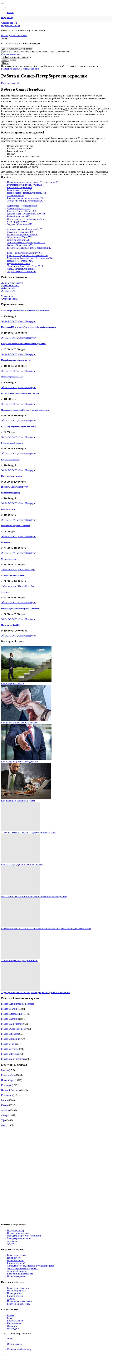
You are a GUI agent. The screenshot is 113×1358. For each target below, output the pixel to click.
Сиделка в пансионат (10, 459)
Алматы (5, 1110)
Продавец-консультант (18, 1233)
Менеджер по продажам (19, 1238)
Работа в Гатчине (10, 1009)
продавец (27, 66)
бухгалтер (38, 66)
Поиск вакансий (15, 1260)
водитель (17, 66)
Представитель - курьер (11, 476)
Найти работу (14, 1258)
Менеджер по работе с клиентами (24, 1235)
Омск (4, 1125)
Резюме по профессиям (18, 1304)
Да (3, 49)
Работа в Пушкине (10, 1039)
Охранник (5, 542)
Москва (5, 1070)
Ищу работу (7, 17)
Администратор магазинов (12, 575)
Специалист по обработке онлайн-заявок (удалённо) (23, 343)
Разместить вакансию (18, 1288)
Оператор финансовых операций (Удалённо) (20, 608)
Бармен (10, 1315)
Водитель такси (15, 1320)
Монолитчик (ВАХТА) (10, 625)
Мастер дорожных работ (12, 377)
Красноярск (7, 1095)
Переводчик (13, 1328)
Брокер (10, 1318)
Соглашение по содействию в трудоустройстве (30, 1265)
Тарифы (11, 1298)
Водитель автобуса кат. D (12, 443)
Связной (59, 66)
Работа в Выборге (10, 1034)
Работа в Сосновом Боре (13, 1029)
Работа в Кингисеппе (12, 1024)
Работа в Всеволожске (12, 1014)
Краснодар (6, 1085)
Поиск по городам (16, 1276)
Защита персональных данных (22, 1268)
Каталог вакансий (10, 83)
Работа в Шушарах (10, 1054)
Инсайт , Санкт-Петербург (14, 487)
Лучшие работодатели (12, 283)
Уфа (3, 1120)
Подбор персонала (10, 25)
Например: (54, 66)
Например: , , (22, 66)
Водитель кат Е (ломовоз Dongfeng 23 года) (20, 393)
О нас (10, 1338)
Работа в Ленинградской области (17, 1004)
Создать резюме (9, 23)
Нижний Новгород (10, 1090)
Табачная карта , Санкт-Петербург (18, 569)
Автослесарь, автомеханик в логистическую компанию (25, 310)
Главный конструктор (10, 492)
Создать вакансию (10, 54)
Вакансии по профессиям (20, 1273)
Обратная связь (14, 1344)
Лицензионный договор (19, 1349)
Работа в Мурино (10, 1049)
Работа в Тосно (8, 1044)
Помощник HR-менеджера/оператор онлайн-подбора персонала (28, 327)
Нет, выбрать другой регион (19, 49)
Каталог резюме (15, 1296)
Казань (4, 1105)
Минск (4, 1100)
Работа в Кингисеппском (13, 1059)
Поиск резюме (14, 1293)
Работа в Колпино (10, 1019)
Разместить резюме (10, 68)
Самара (5, 1115)
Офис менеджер (8, 509)
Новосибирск (8, 1080)
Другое (10, 1243)
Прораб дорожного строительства (16, 360)
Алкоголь (12, 1241)
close (4, 38)
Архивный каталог (16, 1271)
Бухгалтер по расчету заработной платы (18, 426)
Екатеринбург (8, 1075)
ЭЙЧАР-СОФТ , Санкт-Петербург (18, 321)
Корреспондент (15, 1323)
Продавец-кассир (8, 559)
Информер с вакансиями (19, 1301)
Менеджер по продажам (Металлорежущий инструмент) (25, 410)
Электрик (5, 592)
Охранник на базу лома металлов (15, 526)
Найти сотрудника (16, 1290)
